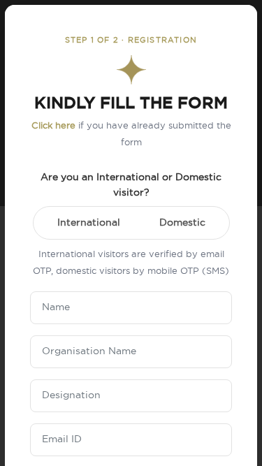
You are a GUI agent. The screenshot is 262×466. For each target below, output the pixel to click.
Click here (53, 126)
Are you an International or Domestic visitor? (131, 185)
